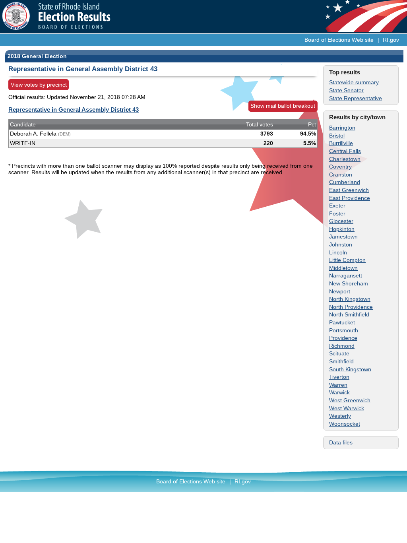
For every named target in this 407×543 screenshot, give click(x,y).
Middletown (343, 268)
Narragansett (345, 275)
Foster (337, 213)
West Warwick (346, 408)
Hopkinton (342, 229)
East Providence (349, 198)
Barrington (342, 127)
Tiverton (339, 377)
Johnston (340, 244)
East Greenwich (349, 190)
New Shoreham (348, 283)
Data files (341, 442)
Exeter (337, 205)
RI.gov (391, 40)
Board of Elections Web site (339, 40)
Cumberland (344, 182)
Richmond (342, 346)
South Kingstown (350, 369)
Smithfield (341, 361)
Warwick (339, 392)
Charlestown (344, 159)
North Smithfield (349, 314)
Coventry (340, 166)
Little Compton (347, 260)
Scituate (339, 353)
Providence (343, 338)
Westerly (340, 416)
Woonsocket (344, 424)
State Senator (346, 90)
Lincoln (338, 252)
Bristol (337, 135)
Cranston (340, 174)
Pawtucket (342, 322)
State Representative (355, 98)
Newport (339, 291)
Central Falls (345, 151)
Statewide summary (354, 82)
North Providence (351, 307)
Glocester (341, 221)
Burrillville (341, 143)
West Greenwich (349, 400)
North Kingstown (349, 299)
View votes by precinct (39, 84)
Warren (338, 385)
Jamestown (343, 236)
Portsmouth (343, 330)
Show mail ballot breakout (282, 106)
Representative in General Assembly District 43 (73, 109)
